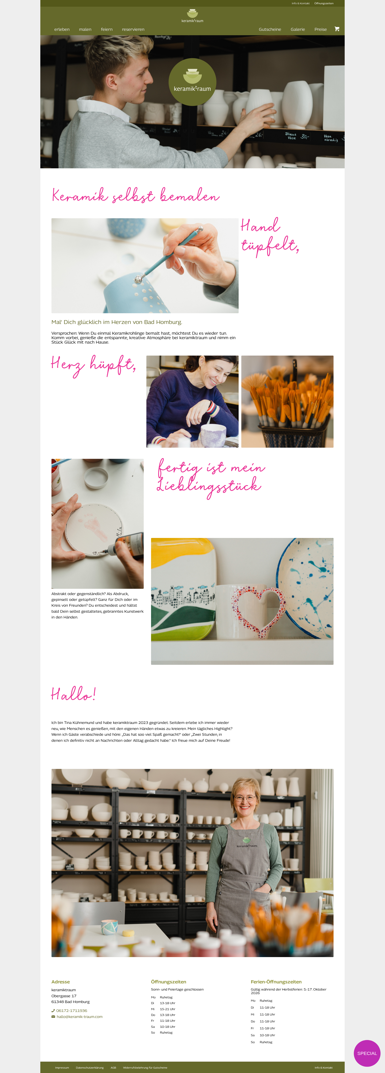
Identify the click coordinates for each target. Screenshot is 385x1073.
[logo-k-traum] (192, 18)
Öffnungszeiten (324, 3)
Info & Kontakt (301, 3)
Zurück (50, 98)
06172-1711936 (71, 1011)
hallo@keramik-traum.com (79, 1017)
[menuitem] (301, 3)
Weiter (334, 98)
